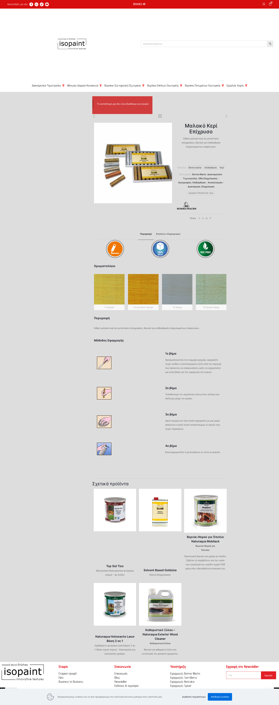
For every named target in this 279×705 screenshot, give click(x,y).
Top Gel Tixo (115, 566)
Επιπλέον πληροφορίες (168, 234)
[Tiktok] (42, 4)
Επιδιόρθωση (211, 167)
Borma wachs (195, 167)
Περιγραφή (146, 234)
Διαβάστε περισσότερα (194, 696)
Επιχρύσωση (208, 186)
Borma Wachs (199, 174)
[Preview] (132, 499)
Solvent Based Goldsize (160, 570)
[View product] (132, 492)
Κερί (222, 167)
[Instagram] (36, 4)
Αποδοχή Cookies (220, 696)
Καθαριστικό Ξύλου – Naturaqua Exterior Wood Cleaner (160, 634)
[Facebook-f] (31, 4)
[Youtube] (47, 4)
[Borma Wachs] (186, 206)
